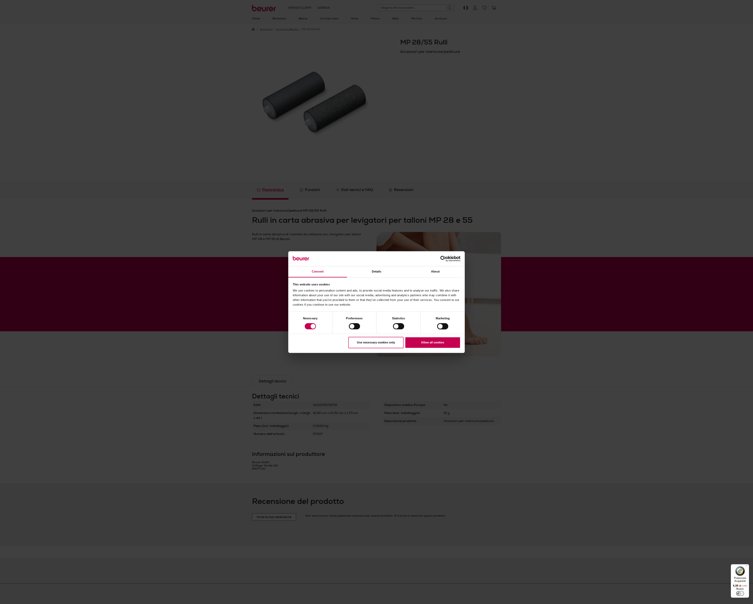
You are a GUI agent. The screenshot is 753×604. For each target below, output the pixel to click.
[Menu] (746, 566)
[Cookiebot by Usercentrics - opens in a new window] (443, 259)
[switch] (354, 326)
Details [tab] (376, 271)
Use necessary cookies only (376, 342)
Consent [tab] (318, 271)
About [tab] (435, 271)
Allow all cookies (432, 342)
